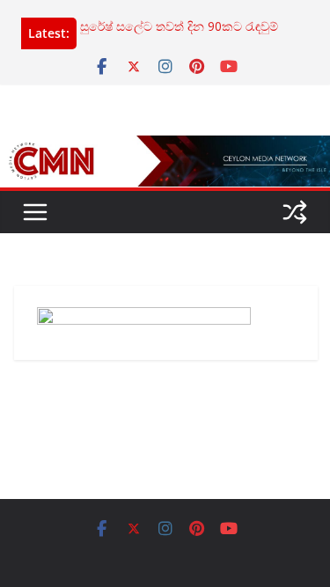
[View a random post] (295, 212)
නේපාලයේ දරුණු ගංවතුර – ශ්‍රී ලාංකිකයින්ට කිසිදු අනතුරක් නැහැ (170, 17)
